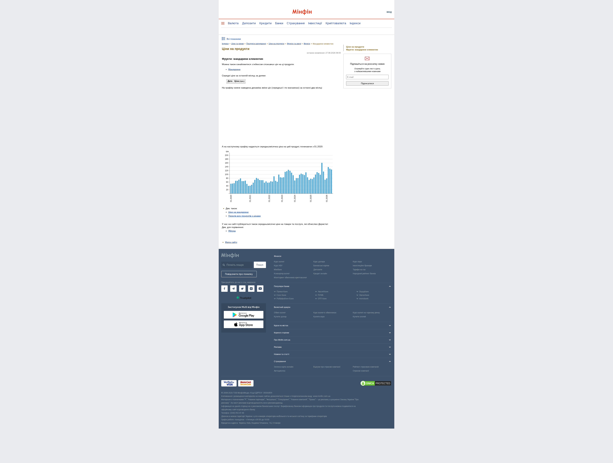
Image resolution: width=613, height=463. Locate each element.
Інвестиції (315, 23)
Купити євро (319, 317)
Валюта (233, 23)
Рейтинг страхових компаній (366, 367)
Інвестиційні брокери (362, 266)
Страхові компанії (361, 371)
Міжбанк (278, 269)
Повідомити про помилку (239, 274)
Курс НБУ (278, 266)
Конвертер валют (282, 273)
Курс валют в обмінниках (324, 313)
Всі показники (234, 39)
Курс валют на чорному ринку (366, 313)
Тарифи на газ (359, 269)
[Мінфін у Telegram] (233, 288)
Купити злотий (359, 317)
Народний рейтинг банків (364, 273)
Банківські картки (321, 266)
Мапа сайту (231, 242)
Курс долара (319, 262)
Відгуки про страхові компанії (326, 367)
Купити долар (280, 317)
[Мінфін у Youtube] (260, 288)
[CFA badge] (262, 383)
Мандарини (234, 69)
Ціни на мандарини (238, 212)
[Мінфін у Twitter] (242, 288)
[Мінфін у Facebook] (224, 288)
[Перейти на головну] (306, 12)
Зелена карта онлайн (283, 367)
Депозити (249, 23)
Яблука (232, 231)
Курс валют (279, 262)
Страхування (296, 23)
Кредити (265, 23)
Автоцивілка (279, 371)
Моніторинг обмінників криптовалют (290, 277)
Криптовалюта (335, 23)
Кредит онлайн (320, 273)
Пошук (259, 265)
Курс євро (357, 262)
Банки (279, 23)
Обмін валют (280, 313)
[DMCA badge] (376, 383)
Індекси (355, 23)
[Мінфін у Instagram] (251, 288)
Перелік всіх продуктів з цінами (244, 216)
